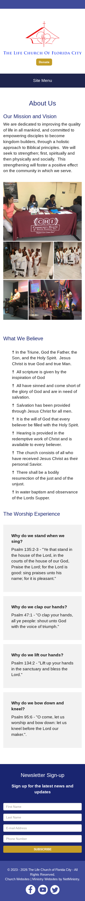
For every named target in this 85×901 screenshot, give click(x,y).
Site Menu (42, 80)
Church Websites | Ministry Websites (32, 879)
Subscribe (42, 849)
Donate (44, 62)
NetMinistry (71, 879)
